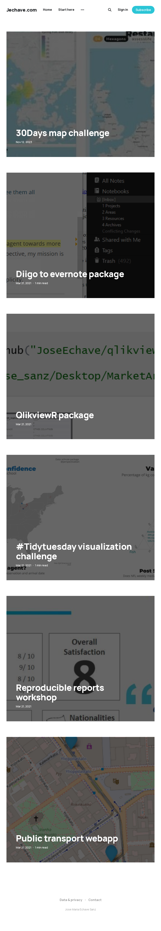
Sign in (123, 9)
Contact (95, 900)
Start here (66, 9)
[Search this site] (110, 10)
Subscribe (143, 10)
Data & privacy (71, 900)
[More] (82, 10)
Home (47, 9)
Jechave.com (21, 9)
